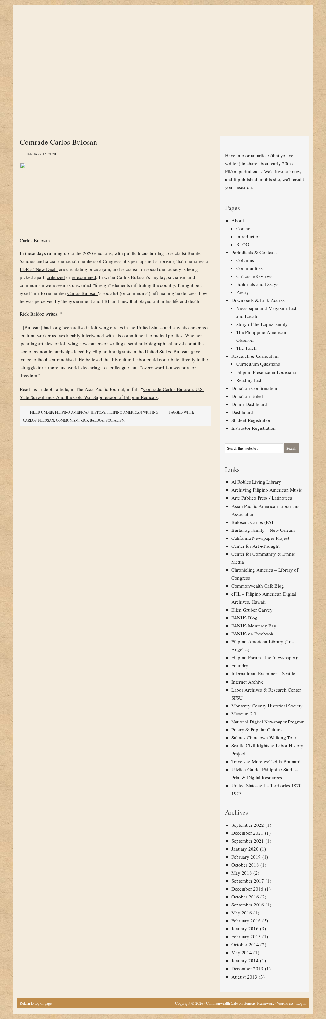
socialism (115, 420)
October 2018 (245, 864)
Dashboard (242, 412)
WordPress (285, 1003)
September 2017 (247, 880)
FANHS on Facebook (252, 633)
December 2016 (247, 888)
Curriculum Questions (258, 364)
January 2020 (245, 849)
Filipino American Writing (132, 412)
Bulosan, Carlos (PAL (252, 522)
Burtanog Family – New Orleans (263, 530)
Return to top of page (36, 1003)
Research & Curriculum (255, 356)
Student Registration (251, 420)
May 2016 (241, 912)
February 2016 (246, 920)
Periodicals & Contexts (254, 252)
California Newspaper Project (260, 538)
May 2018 (241, 872)
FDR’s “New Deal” (39, 269)
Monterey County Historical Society (267, 705)
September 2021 (247, 841)
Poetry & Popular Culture (256, 729)
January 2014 (245, 960)
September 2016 (247, 904)
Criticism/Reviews (254, 276)
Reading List (248, 380)
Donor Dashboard (249, 404)
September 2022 (247, 825)
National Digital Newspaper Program (268, 721)
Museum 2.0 (243, 713)
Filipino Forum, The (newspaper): (264, 657)
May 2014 (241, 952)
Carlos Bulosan (82, 293)
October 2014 (245, 944)
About (237, 220)
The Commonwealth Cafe (159, 29)
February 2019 (246, 857)
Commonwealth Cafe (222, 1003)
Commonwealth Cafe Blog (257, 586)
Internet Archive (247, 681)
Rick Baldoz (92, 420)
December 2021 (247, 833)
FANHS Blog (244, 617)
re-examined (84, 277)
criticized (56, 277)
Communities (249, 268)
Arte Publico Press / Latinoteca (261, 498)
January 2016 (245, 928)
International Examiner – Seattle (263, 673)
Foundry (239, 665)
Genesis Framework (259, 1003)
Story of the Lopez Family (262, 324)
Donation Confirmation (254, 388)
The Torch (246, 348)
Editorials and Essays (257, 284)
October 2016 (245, 896)
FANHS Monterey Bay (253, 625)
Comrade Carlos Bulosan (58, 142)
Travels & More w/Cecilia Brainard (266, 761)
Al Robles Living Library (256, 482)
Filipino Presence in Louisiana (266, 372)
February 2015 (246, 936)
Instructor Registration (253, 428)
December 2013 (247, 968)
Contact (244, 228)
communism (67, 420)
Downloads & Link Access (258, 300)
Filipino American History (80, 412)
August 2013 (244, 976)
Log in (301, 1003)
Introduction (248, 236)
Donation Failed (247, 396)
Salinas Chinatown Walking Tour (263, 737)
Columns (245, 260)
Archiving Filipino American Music (266, 490)
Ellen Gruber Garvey (252, 609)
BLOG (242, 244)
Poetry (242, 292)
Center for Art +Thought (255, 546)
